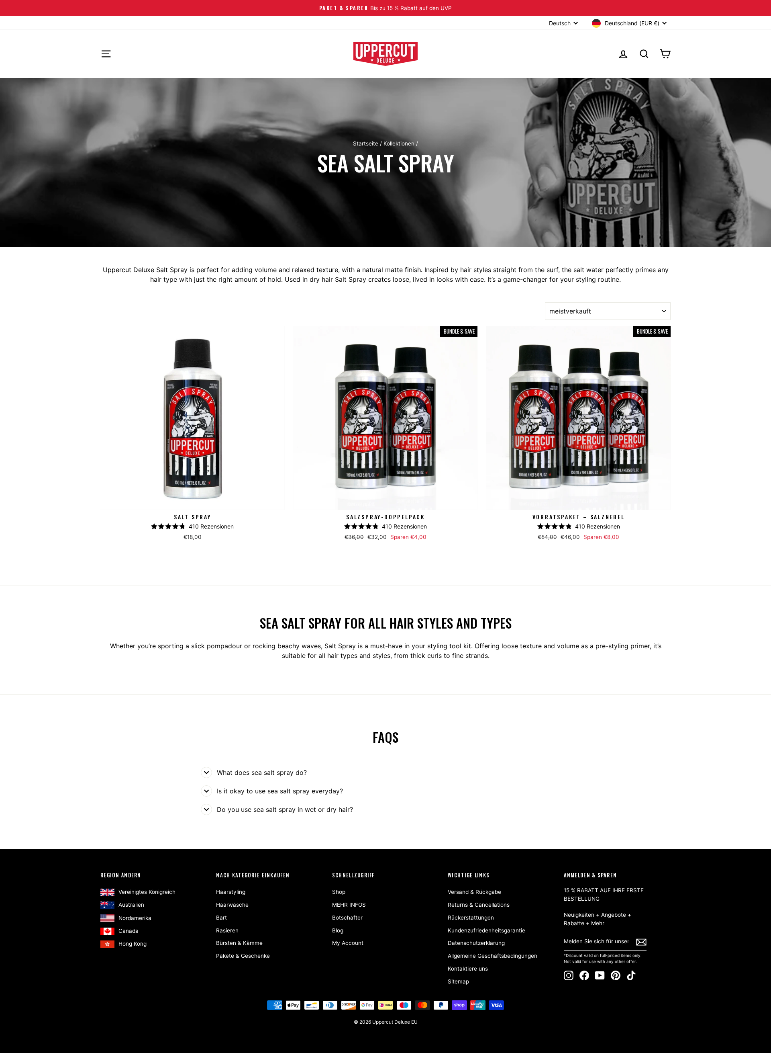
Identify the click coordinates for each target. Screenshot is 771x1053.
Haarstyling (230, 892)
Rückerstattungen (471, 917)
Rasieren (227, 930)
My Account (347, 943)
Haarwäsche (232, 904)
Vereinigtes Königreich (146, 892)
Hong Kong (132, 943)
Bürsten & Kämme (239, 943)
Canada (128, 931)
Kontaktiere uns (468, 968)
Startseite (365, 143)
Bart (221, 917)
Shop (338, 892)
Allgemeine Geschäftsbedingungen (492, 956)
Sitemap (458, 981)
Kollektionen (398, 143)
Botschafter (347, 917)
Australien (131, 904)
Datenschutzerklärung (476, 943)
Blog (337, 930)
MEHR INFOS (349, 904)
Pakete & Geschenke (243, 956)
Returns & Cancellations (479, 904)
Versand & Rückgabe (474, 892)
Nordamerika (134, 918)
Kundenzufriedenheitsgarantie (486, 930)
